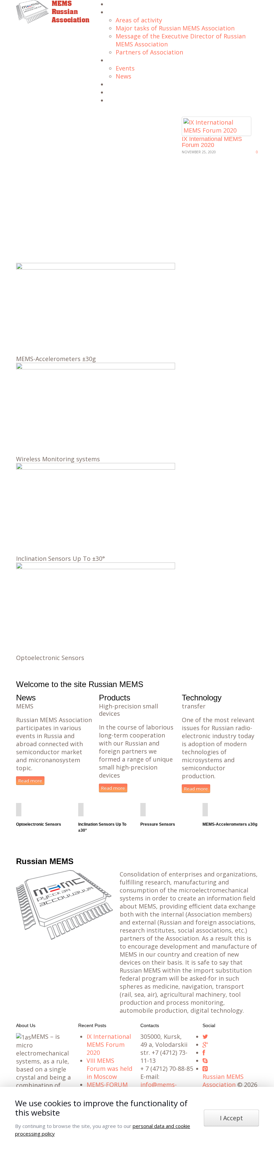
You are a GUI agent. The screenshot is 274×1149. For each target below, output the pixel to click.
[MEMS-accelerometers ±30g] (205, 809)
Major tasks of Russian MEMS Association (175, 28)
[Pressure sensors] (143, 809)
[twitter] (205, 1037)
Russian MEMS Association (223, 1081)
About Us (117, 12)
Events (125, 68)
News (123, 76)
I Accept (231, 1118)
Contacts (117, 101)
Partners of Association (149, 52)
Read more (30, 781)
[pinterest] (205, 1069)
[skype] (205, 1061)
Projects (116, 84)
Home (114, 4)
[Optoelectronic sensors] (18, 809)
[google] (205, 1045)
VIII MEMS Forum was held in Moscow (109, 1068)
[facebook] (203, 1053)
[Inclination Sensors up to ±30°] (81, 809)
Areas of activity (139, 20)
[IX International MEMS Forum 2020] (216, 126)
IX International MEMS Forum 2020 (212, 142)
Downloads (119, 93)
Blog (112, 60)
